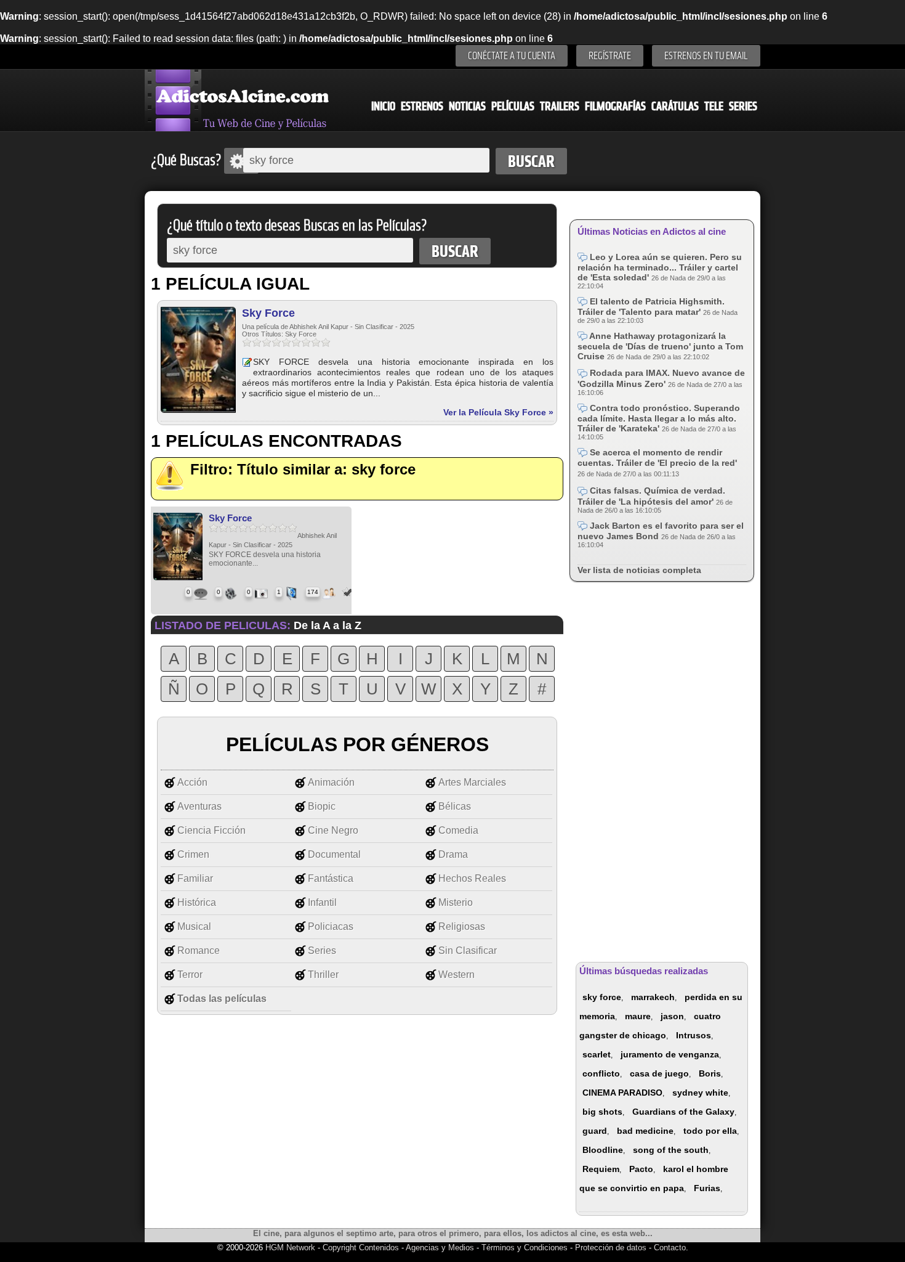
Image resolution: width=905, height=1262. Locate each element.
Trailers (559, 106)
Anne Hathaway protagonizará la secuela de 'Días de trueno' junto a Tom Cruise (660, 346)
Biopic (322, 806)
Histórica (196, 902)
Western (456, 974)
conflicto (601, 1073)
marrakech (653, 997)
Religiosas (461, 926)
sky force (601, 997)
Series (743, 106)
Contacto (670, 1247)
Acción (192, 782)
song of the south (671, 1150)
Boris (710, 1073)
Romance (198, 950)
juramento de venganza (670, 1054)
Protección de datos (610, 1247)
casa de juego (659, 1073)
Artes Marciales (472, 782)
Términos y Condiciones (525, 1247)
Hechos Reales (472, 878)
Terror (190, 974)
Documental (334, 854)
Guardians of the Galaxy (683, 1112)
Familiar (195, 878)
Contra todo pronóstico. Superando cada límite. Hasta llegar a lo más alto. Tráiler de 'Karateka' (658, 418)
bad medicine (645, 1131)
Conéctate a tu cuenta (511, 55)
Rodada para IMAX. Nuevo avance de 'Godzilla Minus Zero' (661, 378)
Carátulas (675, 106)
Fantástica (330, 878)
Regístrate (610, 55)
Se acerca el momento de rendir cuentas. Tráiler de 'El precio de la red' (657, 457)
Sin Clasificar (467, 950)
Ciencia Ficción (211, 830)
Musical (194, 926)
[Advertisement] (661, 771)
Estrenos (422, 106)
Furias (707, 1188)
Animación (331, 782)
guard (594, 1131)
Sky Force (268, 313)
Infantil (322, 902)
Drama (453, 854)
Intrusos (693, 1035)
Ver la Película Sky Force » (498, 412)
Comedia (458, 830)
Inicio (383, 106)
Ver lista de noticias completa (639, 570)
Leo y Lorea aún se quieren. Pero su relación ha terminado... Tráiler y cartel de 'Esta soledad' (659, 267)
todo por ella (710, 1131)
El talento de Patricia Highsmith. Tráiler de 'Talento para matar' (651, 306)
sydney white (700, 1092)
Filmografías (615, 106)
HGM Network (290, 1247)
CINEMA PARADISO (622, 1092)
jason (672, 1016)
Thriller (323, 974)
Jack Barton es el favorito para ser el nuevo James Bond (660, 531)
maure (638, 1016)
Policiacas (330, 926)
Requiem (600, 1169)
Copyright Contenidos (361, 1247)
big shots (602, 1112)
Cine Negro (333, 830)
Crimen (193, 854)
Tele (713, 106)
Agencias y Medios (440, 1247)
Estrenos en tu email (706, 55)
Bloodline (602, 1150)
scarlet (596, 1054)
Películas (512, 106)
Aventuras (199, 806)
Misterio (455, 902)
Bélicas (454, 806)
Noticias (467, 106)
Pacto (641, 1169)
